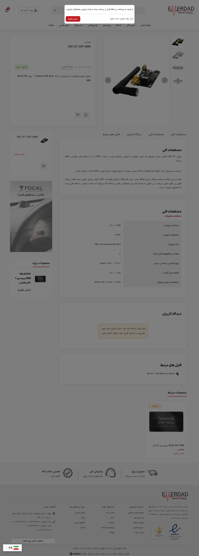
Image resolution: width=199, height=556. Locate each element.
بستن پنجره (73, 19)
